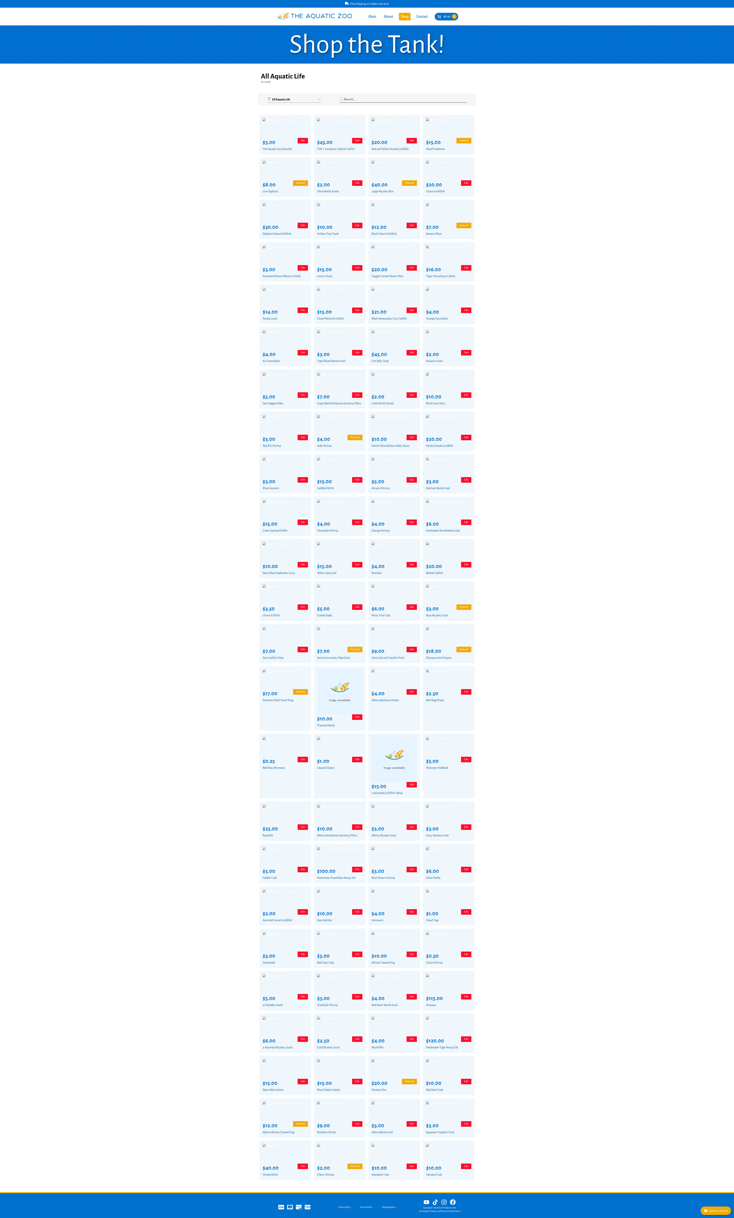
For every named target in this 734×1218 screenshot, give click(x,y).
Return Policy (366, 1207)
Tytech (457, 1211)
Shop (405, 17)
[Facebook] (453, 1202)
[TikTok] (435, 1202)
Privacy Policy (345, 1207)
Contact (422, 17)
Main (372, 17)
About (388, 17)
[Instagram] (444, 1202)
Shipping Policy (388, 1207)
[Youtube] (426, 1202)
